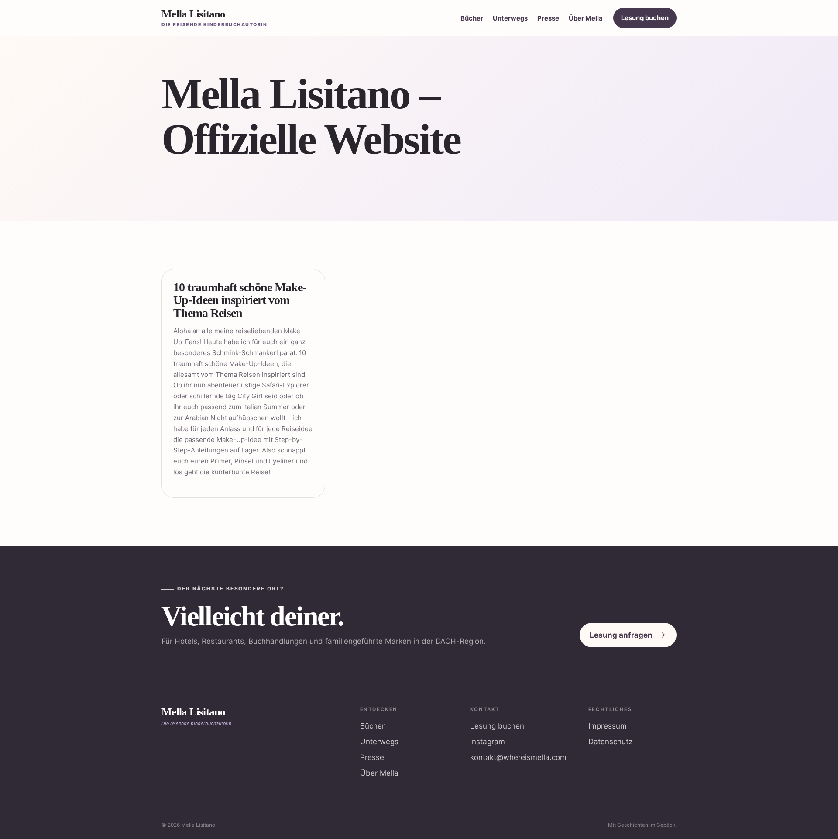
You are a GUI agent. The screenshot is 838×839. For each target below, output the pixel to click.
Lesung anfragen (621, 635)
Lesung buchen (645, 18)
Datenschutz (610, 741)
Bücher (471, 18)
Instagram (487, 741)
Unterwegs (510, 18)
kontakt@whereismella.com (518, 757)
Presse (548, 18)
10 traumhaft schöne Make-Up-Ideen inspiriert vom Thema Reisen (239, 300)
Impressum (607, 726)
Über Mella (586, 18)
